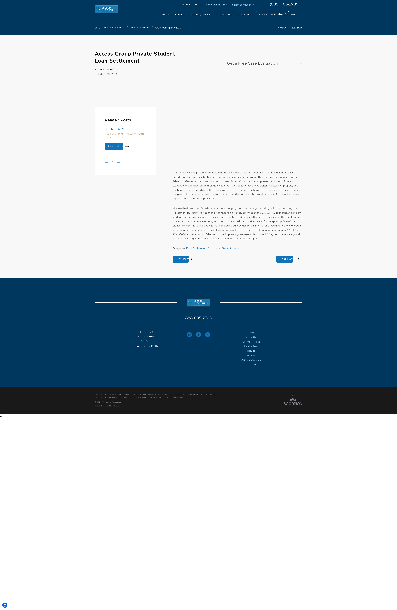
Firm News (213, 248)
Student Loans (230, 248)
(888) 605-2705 (284, 4)
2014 (132, 27)
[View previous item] (106, 162)
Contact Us (251, 364)
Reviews (198, 4)
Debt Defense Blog (217, 4)
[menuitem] (166, 14)
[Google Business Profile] (189, 334)
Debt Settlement (196, 248)
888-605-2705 (198, 318)
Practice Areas (251, 346)
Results (186, 4)
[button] (4, 605)
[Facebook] (198, 334)
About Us (251, 337)
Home (251, 332)
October (145, 27)
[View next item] (118, 162)
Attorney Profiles (251, 342)
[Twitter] (207, 334)
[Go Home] (97, 28)
